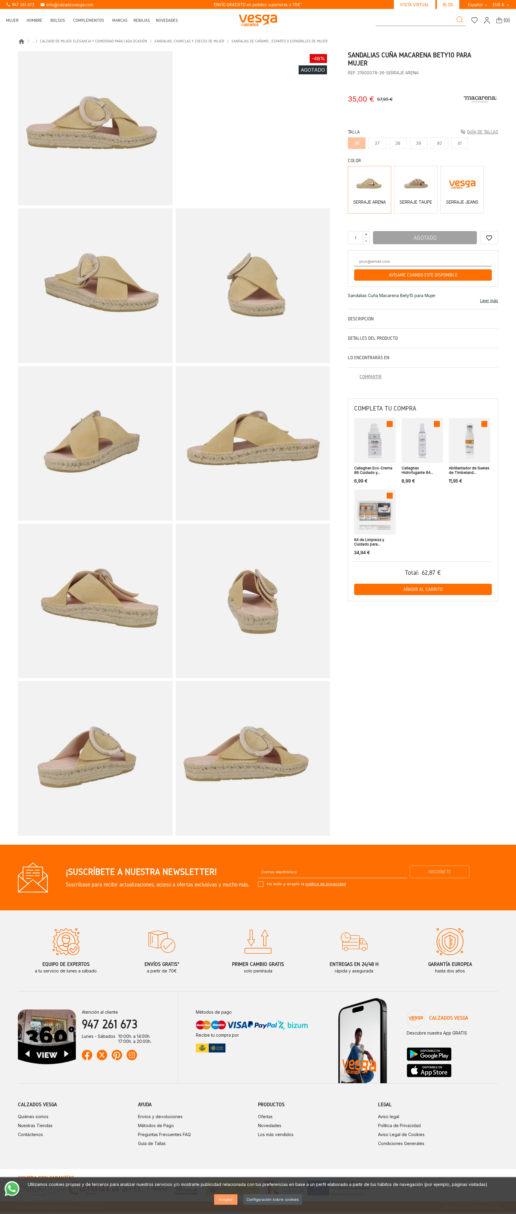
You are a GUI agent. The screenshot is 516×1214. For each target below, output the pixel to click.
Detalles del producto (373, 338)
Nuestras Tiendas (35, 1125)
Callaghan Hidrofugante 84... (417, 470)
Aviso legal (388, 1116)
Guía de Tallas (152, 1143)
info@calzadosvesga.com (66, 4)
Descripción (361, 318)
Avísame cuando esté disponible (423, 274)
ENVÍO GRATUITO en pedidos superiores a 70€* (258, 4)
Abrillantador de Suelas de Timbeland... (469, 470)
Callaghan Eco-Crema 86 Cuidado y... (373, 470)
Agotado (425, 237)
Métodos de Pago (156, 1125)
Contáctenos (30, 1134)
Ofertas (265, 1116)
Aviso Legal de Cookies (401, 1134)
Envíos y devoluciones (160, 1116)
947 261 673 (20, 4)
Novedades (269, 1125)
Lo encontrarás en (368, 357)
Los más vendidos (276, 1134)
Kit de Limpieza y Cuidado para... (369, 541)
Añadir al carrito (423, 589)
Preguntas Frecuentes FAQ (164, 1134)
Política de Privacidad (399, 1125)
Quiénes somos (33, 1116)
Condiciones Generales (401, 1143)
